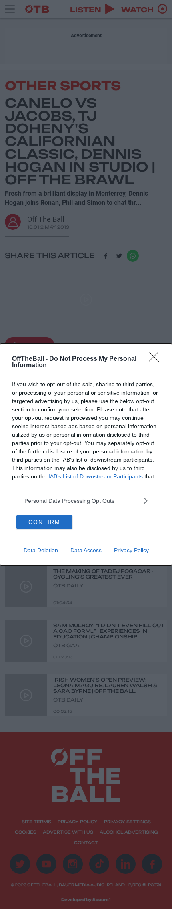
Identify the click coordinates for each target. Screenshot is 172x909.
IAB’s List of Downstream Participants (95, 476)
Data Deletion (41, 550)
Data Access (86, 550)
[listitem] (86, 500)
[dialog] (86, 454)
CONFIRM (44, 522)
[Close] (156, 359)
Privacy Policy (131, 550)
